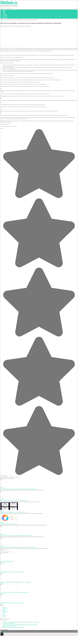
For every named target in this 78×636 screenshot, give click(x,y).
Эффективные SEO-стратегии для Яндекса (8, 523)
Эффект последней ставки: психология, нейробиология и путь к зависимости (15, 582)
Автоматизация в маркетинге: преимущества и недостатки (12, 571)
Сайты (4, 12)
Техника (4, 616)
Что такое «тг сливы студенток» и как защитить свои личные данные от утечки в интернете (18, 488)
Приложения (5, 611)
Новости (4, 11)
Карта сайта (5, 17)
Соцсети (4, 615)
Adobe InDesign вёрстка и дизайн (9, 625)
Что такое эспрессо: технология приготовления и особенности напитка (14, 592)
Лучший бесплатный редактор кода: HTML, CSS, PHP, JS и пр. (12, 602)
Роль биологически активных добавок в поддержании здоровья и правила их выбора (20, 624)
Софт (4, 614)
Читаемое (4, 14)
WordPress (2, 562)
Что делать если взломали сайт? (6, 561)
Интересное (5, 15)
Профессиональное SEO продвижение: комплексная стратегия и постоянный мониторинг (18, 547)
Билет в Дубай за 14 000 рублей (9, 623)
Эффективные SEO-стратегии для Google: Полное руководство (12, 512)
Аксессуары (5, 608)
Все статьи (5, 16)
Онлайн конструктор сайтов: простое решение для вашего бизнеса (13, 500)
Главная (4, 10)
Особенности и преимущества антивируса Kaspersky (13, 627)
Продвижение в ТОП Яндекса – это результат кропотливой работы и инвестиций (16, 535)
